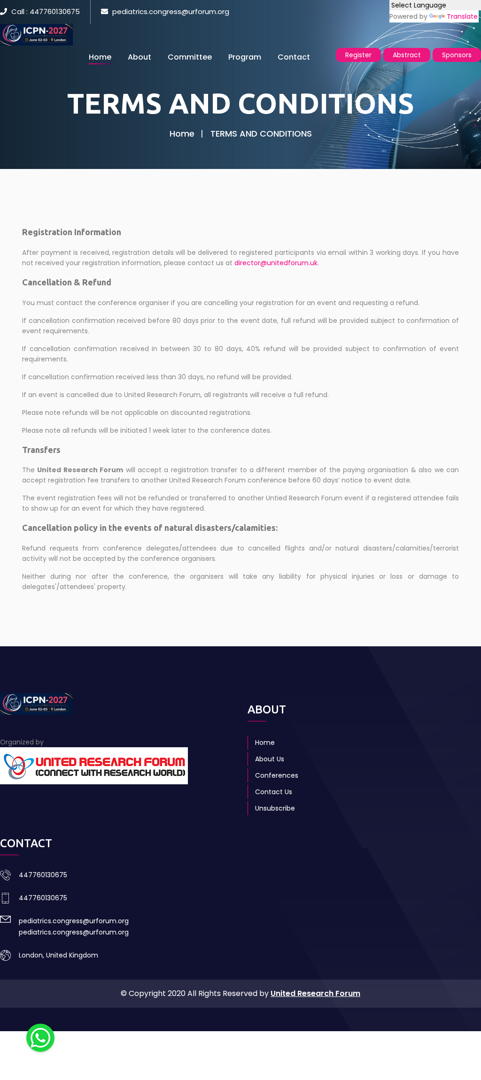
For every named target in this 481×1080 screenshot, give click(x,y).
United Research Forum (315, 993)
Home (100, 57)
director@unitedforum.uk (276, 263)
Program (244, 57)
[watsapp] (40, 1037)
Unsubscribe (275, 808)
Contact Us (273, 792)
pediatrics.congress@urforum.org (170, 11)
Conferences (276, 775)
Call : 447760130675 (45, 11)
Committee (190, 57)
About (139, 57)
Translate (462, 16)
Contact (294, 57)
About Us (269, 759)
